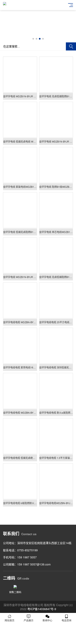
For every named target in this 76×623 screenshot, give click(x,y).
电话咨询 (66, 620)
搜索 (71, 46)
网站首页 (9, 620)
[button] (33, 39)
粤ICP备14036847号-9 (41, 609)
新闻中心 (47, 620)
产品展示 (28, 620)
